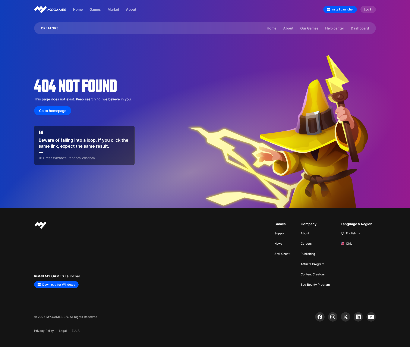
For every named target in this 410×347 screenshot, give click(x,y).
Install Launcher (342, 9)
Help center (334, 28)
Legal (63, 331)
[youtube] (371, 317)
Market (113, 9)
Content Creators (313, 274)
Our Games (309, 28)
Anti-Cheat (282, 254)
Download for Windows (58, 284)
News (278, 243)
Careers (306, 243)
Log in (368, 9)
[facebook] (320, 317)
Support (280, 233)
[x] (345, 317)
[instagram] (332, 317)
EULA (76, 331)
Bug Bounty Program (315, 284)
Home (78, 9)
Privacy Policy (44, 331)
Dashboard (360, 28)
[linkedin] (358, 317)
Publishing (308, 254)
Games (95, 9)
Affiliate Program (312, 264)
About (131, 9)
